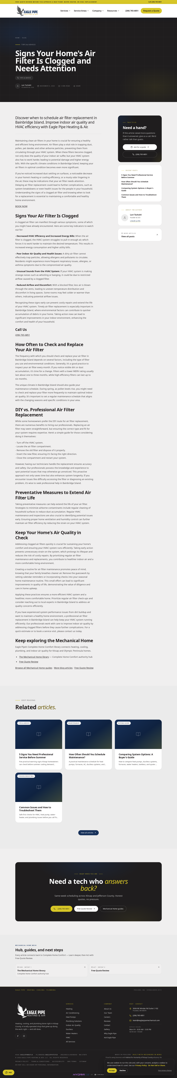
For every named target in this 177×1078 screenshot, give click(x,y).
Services (64, 10)
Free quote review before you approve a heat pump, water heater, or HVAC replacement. (56, 2)
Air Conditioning (72, 1013)
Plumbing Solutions (74, 1021)
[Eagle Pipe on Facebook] (17, 1036)
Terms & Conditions (40, 1061)
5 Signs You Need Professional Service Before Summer (137, 176)
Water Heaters (72, 1033)
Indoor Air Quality (73, 1025)
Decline (123, 1070)
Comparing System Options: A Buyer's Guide (137, 189)
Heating (69, 1009)
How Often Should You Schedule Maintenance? (134, 182)
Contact (107, 1025)
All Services (70, 1041)
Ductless (69, 1029)
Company (97, 10)
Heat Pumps (71, 1017)
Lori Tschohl (26, 85)
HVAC (68, 1037)
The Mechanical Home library (34, 656)
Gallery (107, 1029)
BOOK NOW (21, 206)
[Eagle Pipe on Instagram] (24, 1036)
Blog (24, 38)
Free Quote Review (28, 661)
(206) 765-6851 (22, 335)
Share (78, 86)
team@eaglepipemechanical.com (146, 1020)
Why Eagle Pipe (110, 1033)
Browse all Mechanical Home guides (33, 667)
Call (155, 2)
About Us (107, 1009)
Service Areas (80, 10)
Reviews (107, 1021)
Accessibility (58, 1061)
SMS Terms (72, 1061)
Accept (112, 1070)
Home (17, 38)
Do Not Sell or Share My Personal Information (37, 1065)
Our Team (108, 1013)
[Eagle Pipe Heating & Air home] (34, 11)
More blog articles (63, 667)
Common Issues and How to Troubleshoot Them (139, 196)
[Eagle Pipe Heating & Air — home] (31, 1010)
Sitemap (82, 1061)
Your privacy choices (165, 1070)
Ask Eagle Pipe (110, 1037)
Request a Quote (151, 10)
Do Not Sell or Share (156, 1065)
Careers (107, 1017)
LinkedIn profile (135, 221)
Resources (112, 10)
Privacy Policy (21, 1061)
